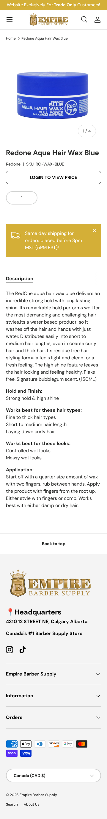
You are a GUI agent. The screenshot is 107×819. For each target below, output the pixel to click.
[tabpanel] (53, 399)
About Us (31, 804)
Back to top (53, 543)
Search (12, 804)
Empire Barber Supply (38, 795)
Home (11, 38)
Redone (13, 164)
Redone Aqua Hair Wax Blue (44, 38)
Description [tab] (19, 278)
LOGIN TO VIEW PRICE (53, 177)
